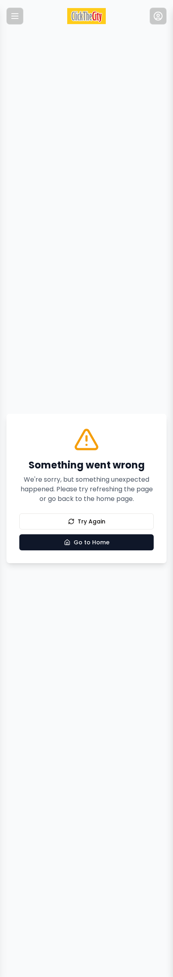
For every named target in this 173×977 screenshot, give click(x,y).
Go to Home (91, 542)
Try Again (91, 521)
